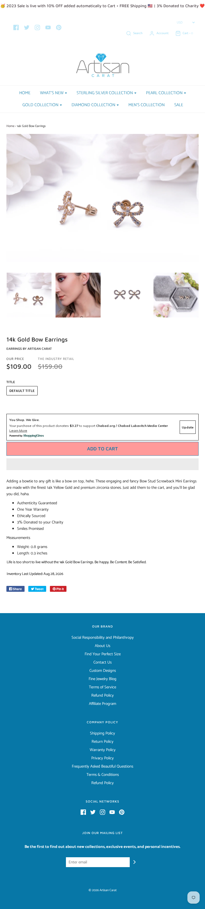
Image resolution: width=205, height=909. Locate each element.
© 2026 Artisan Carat (103, 890)
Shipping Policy (102, 733)
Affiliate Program (102, 704)
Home (24, 93)
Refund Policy (102, 695)
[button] (102, 464)
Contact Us (102, 662)
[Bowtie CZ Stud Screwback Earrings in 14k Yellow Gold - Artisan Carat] (29, 295)
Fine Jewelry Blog (102, 679)
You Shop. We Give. (24, 420)
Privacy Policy (102, 758)
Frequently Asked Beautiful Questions (102, 766)
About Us (102, 646)
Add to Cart (102, 448)
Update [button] (188, 427)
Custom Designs (102, 671)
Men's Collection (146, 105)
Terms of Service (102, 687)
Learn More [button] (18, 430)
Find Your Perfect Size (103, 654)
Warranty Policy (103, 750)
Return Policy (102, 742)
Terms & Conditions (102, 775)
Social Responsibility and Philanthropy (103, 637)
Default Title (22, 391)
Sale (178, 105)
